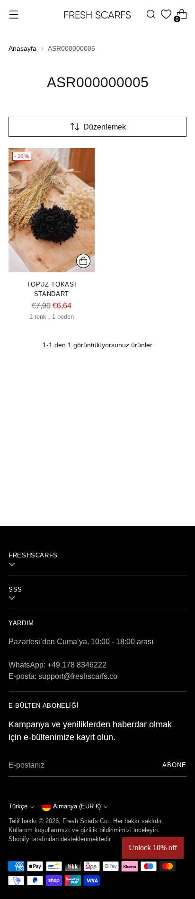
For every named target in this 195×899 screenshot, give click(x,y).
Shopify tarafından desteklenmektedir (60, 839)
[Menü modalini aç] (13, 14)
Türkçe (18, 806)
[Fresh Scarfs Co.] (97, 14)
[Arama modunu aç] (150, 14)
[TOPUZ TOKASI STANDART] (52, 210)
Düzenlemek (104, 126)
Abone (174, 765)
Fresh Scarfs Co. (85, 821)
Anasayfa (22, 48)
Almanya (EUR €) (77, 806)
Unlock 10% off (153, 847)
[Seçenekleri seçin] (83, 261)
